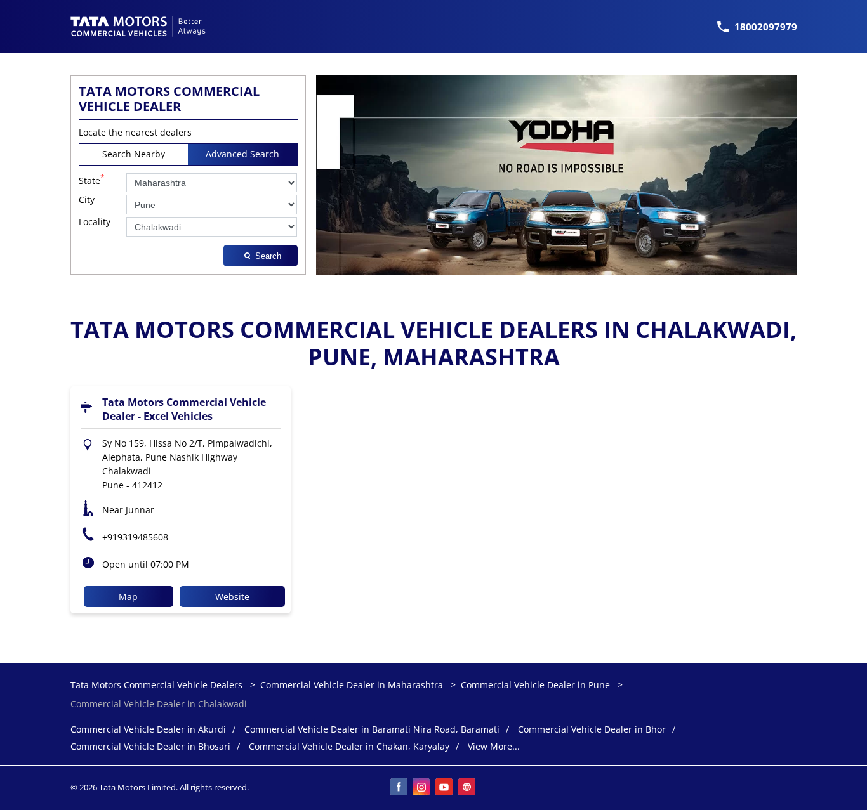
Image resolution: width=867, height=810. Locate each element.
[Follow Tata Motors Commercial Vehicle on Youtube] (444, 787)
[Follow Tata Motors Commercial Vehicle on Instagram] (422, 787)
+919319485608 (135, 537)
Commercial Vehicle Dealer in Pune (535, 685)
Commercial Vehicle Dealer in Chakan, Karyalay (349, 746)
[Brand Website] (467, 787)
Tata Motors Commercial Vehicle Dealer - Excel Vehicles (184, 409)
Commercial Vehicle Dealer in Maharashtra (351, 685)
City (87, 200)
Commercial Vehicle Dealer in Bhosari (150, 746)
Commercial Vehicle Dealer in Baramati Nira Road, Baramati (372, 729)
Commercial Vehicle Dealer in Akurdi (148, 729)
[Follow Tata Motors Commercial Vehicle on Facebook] (399, 787)
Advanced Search (242, 154)
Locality (94, 222)
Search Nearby (133, 154)
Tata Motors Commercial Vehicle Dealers (157, 685)
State (92, 179)
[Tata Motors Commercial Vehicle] (138, 26)
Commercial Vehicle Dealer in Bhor (592, 729)
